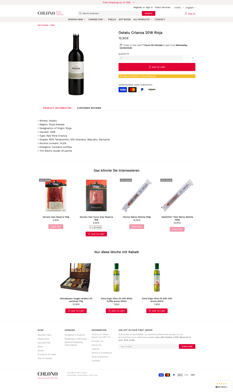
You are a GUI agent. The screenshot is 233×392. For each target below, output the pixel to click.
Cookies (96, 360)
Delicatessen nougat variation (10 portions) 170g (76, 299)
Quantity (124, 54)
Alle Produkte (43, 25)
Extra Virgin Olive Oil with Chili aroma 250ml (157, 299)
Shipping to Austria (75, 335)
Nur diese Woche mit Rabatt (116, 252)
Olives (41, 350)
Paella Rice (43, 339)
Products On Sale (47, 354)
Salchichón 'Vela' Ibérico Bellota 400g (177, 218)
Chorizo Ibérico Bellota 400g (137, 217)
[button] (221, 386)
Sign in (149, 7)
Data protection (100, 356)
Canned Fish (44, 342)
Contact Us (97, 341)
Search (149, 13)
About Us (96, 345)
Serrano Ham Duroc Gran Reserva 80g (96, 218)
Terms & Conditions (102, 353)
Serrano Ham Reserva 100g (56, 217)
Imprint (95, 349)
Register (137, 7)
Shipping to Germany (76, 339)
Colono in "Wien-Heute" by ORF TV (101, 335)
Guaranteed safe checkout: (136, 85)
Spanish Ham (44, 335)
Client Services (162, 7)
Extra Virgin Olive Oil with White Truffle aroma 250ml (116, 299)
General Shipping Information (73, 343)
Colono (42, 13)
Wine (53, 25)
